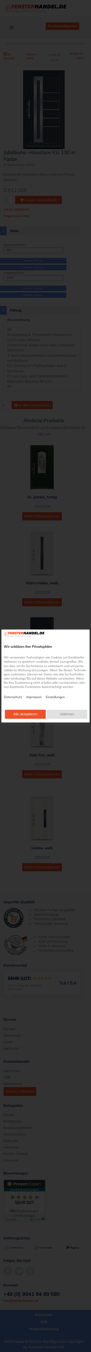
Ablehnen (67, 714)
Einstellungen (55, 697)
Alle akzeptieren (25, 714)
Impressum (34, 697)
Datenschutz (13, 697)
